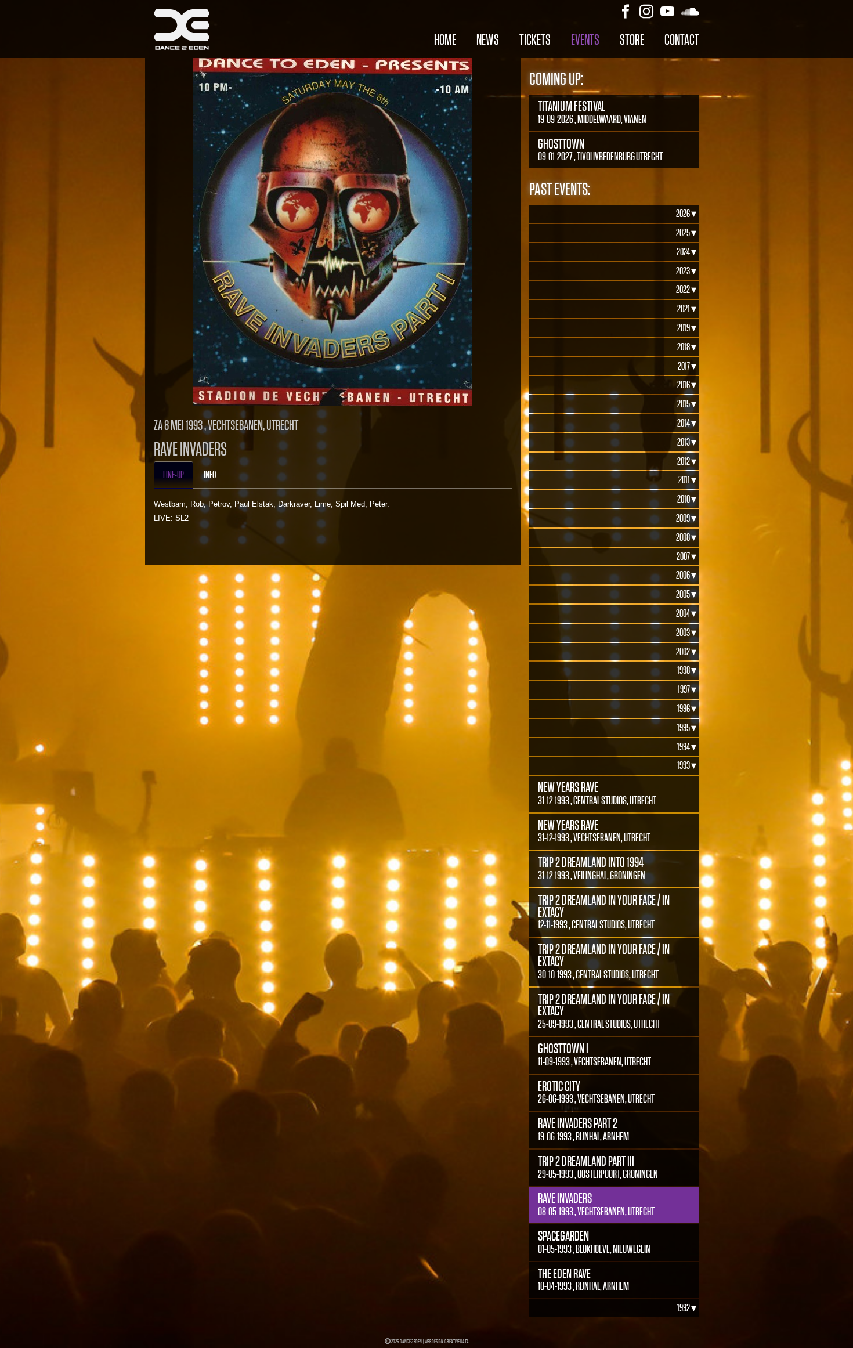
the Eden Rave (583, 1279)
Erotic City (596, 1092)
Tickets (535, 40)
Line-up (173, 474)
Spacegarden (594, 1241)
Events (585, 40)
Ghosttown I (594, 1054)
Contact (681, 40)
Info (210, 474)
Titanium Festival (592, 112)
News (487, 40)
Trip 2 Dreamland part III (598, 1167)
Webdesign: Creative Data (447, 1341)
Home (445, 40)
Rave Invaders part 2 (583, 1129)
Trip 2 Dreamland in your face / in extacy (604, 911)
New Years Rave (597, 793)
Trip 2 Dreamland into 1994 (591, 868)
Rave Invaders (596, 1204)
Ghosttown (600, 149)
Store (632, 40)
